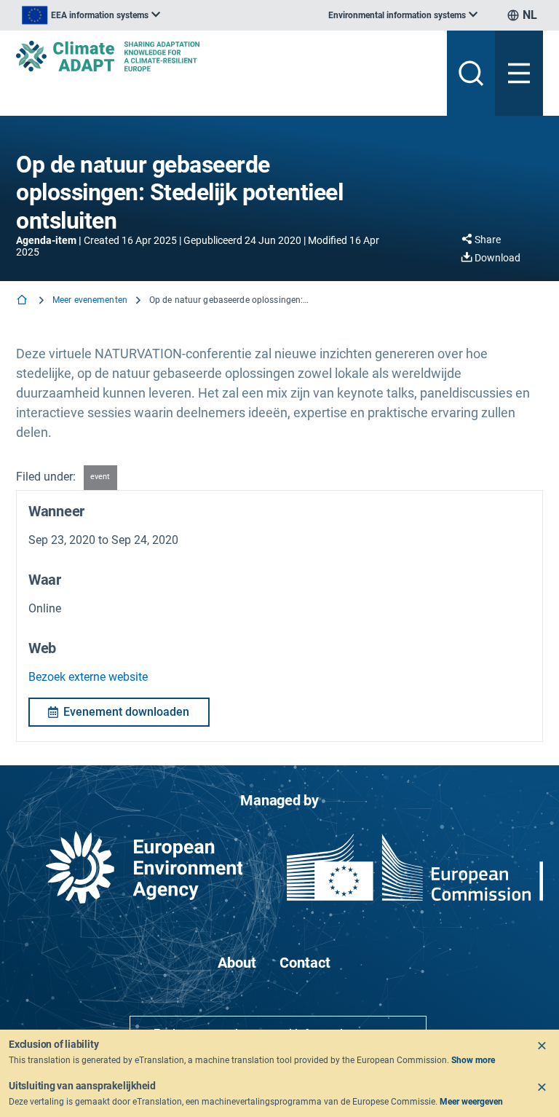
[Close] (541, 1045)
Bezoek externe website (88, 677)
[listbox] (91, 15)
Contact (305, 962)
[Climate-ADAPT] (225, 56)
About (237, 962)
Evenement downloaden (126, 712)
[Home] (23, 301)
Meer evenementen (89, 300)
